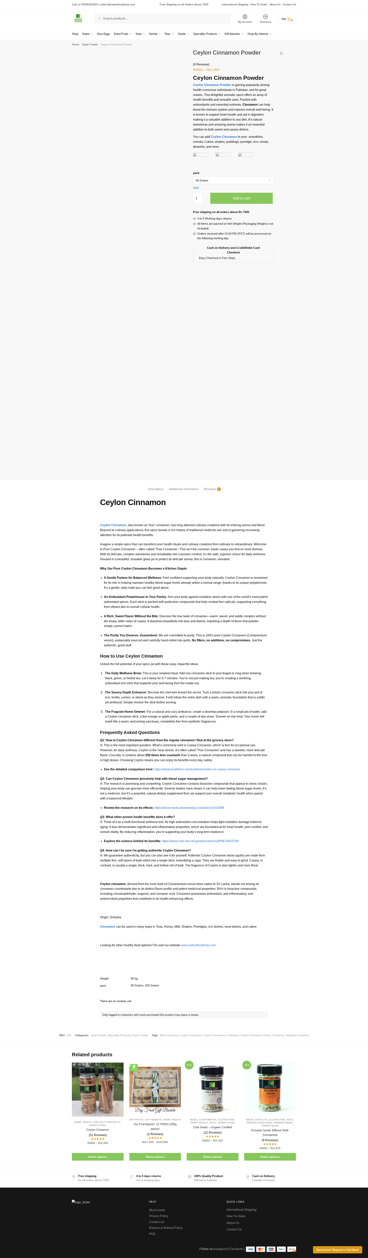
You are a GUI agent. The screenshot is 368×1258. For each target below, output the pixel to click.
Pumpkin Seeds (283, 1123)
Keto (213, 1123)
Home (75, 44)
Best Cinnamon (169, 1035)
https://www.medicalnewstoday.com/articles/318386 (189, 807)
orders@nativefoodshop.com (117, 4)
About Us (275, 4)
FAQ (152, 1233)
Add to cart (241, 198)
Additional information (184, 489)
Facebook (236, 1249)
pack (196, 173)
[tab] (155, 486)
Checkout (265, 21)
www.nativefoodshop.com (198, 945)
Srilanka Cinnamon (297, 1035)
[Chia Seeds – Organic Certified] (212, 1088)
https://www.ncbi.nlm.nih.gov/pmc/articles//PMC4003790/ (200, 841)
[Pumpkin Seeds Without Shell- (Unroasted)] (270, 1088)
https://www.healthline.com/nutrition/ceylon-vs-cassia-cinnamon (197, 769)
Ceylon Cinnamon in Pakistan (221, 1035)
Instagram (220, 1249)
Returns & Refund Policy (166, 1227)
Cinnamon (278, 1035)
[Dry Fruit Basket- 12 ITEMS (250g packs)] (155, 1088)
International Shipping (235, 4)
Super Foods (90, 44)
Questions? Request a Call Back (337, 1249)
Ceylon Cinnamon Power (255, 1035)
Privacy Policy (158, 1216)
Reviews (210, 489)
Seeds (194, 1119)
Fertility (261, 1119)
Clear (196, 187)
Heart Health (98, 1035)
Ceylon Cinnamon (191, 1035)
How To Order (259, 4)
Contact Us (289, 4)
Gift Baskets (153, 1119)
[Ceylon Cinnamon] (98, 1090)
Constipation (207, 1119)
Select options (97, 1156)
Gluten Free (226, 1119)
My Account (245, 21)
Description (155, 489)
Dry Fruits (136, 1119)
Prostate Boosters (259, 1123)
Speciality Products (119, 1035)
